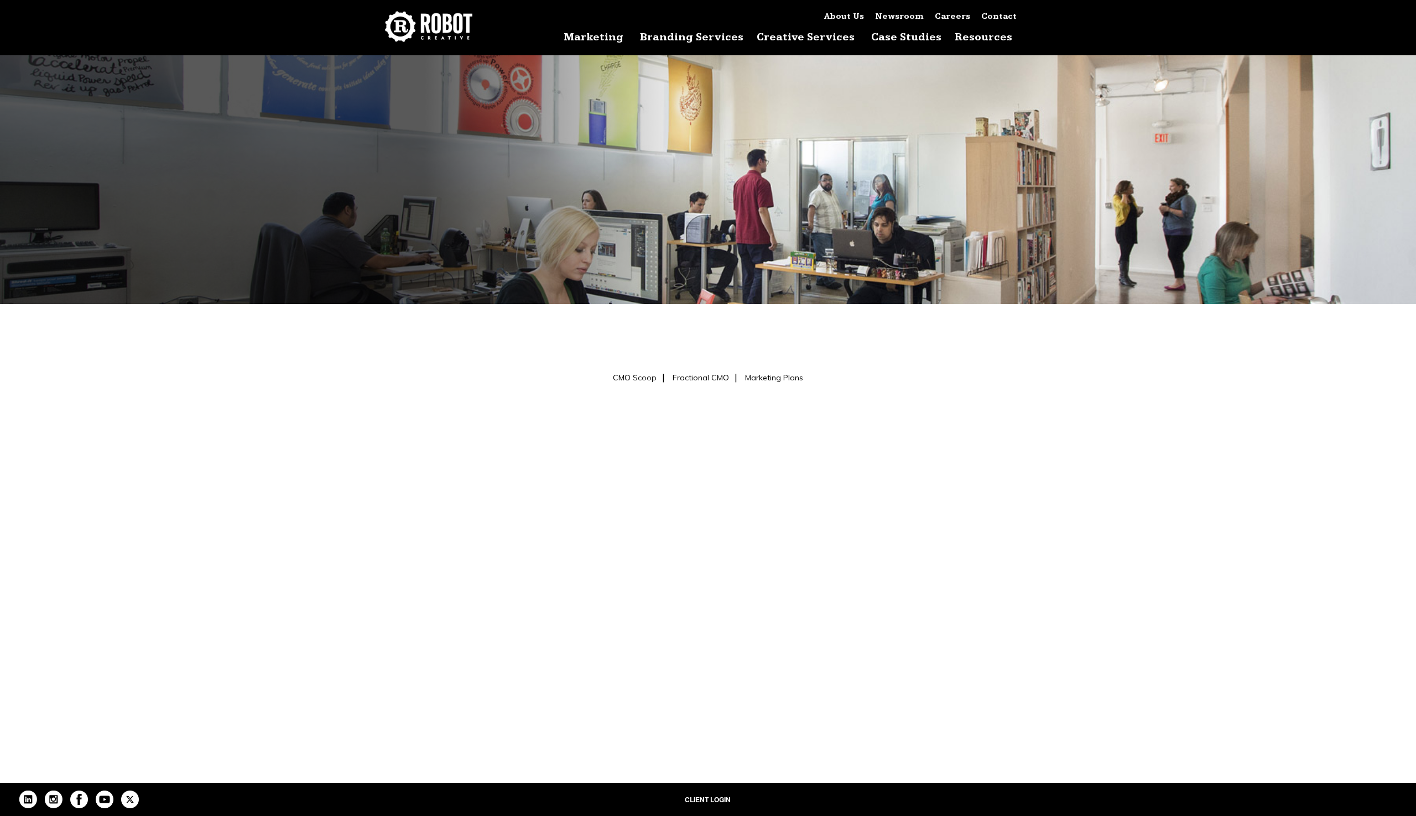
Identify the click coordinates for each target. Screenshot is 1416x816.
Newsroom (899, 16)
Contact (999, 16)
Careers (952, 16)
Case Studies (906, 37)
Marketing (593, 37)
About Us (844, 16)
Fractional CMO (701, 377)
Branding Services (691, 37)
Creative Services (806, 37)
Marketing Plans (774, 377)
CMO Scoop (635, 377)
